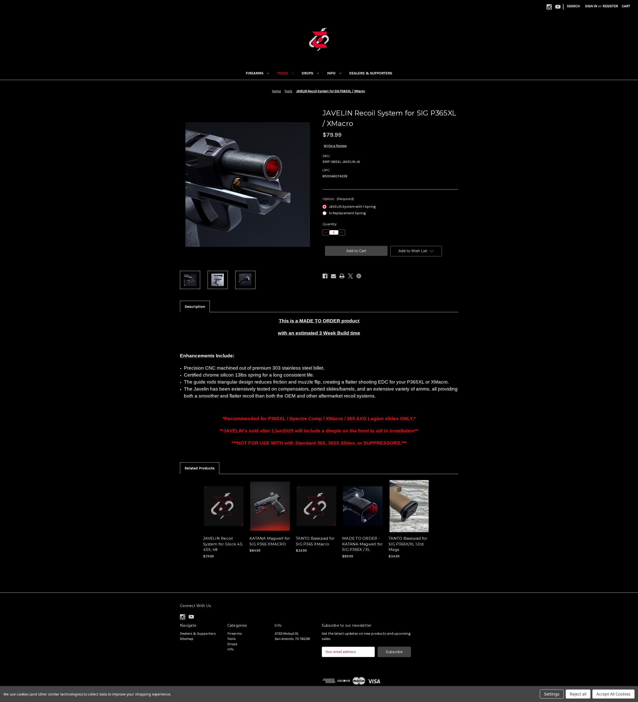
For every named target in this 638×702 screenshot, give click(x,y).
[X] (350, 276)
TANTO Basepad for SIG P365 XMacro (315, 541)
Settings (551, 694)
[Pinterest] (358, 276)
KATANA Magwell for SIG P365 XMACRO (269, 541)
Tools (283, 73)
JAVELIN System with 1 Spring (352, 206)
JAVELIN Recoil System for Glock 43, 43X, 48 (223, 544)
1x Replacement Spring (347, 213)
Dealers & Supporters (370, 73)
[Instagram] (549, 6)
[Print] (341, 276)
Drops (308, 73)
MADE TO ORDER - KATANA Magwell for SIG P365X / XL (362, 544)
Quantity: (329, 224)
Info (331, 73)
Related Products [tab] (200, 468)
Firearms (255, 73)
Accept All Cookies (613, 694)
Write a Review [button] (335, 146)
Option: (338, 199)
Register (610, 6)
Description (195, 306)
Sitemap (186, 639)
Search (573, 6)
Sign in (591, 6)
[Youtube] (557, 6)
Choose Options (270, 510)
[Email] (333, 276)
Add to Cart (223, 510)
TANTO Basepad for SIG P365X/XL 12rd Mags (408, 544)
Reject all (578, 694)
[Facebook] (324, 276)
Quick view (223, 502)
